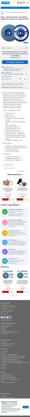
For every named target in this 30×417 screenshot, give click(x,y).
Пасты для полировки (7, 310)
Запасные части (7, 315)
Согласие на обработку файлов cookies (12, 361)
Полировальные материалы (9, 306)
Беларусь (4, 342)
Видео (3, 328)
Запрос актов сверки (7, 376)
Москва (4, 367)
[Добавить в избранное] (20, 79)
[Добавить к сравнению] (25, 79)
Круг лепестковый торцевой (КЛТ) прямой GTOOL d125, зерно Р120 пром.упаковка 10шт (22, 282)
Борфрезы (4, 308)
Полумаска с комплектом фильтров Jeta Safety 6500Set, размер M (8, 189)
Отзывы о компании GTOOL (9, 382)
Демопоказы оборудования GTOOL (11, 379)
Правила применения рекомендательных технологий (15, 362)
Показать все (20, 171)
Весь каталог (5, 313)
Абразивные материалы (8, 305)
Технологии (5, 327)
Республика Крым (6, 345)
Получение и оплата (7, 374)
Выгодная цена (5, 333)
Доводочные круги (9, 164)
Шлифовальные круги (9, 168)
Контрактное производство (9, 377)
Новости (4, 352)
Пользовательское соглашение (10, 359)
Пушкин (4, 368)
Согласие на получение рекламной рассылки (13, 357)
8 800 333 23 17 (15, 57)
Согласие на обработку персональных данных (13, 356)
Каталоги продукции (7, 325)
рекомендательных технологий (10, 408)
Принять (26, 407)
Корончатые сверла (7, 311)
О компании (5, 351)
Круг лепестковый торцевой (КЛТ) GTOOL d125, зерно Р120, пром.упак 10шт (8, 282)
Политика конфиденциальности (10, 354)
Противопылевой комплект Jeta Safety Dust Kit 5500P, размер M (22, 189)
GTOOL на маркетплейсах (8, 343)
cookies (3, 403)
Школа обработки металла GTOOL (10, 332)
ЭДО (3, 380)
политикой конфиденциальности (9, 405)
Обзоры (4, 330)
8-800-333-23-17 (6, 320)
